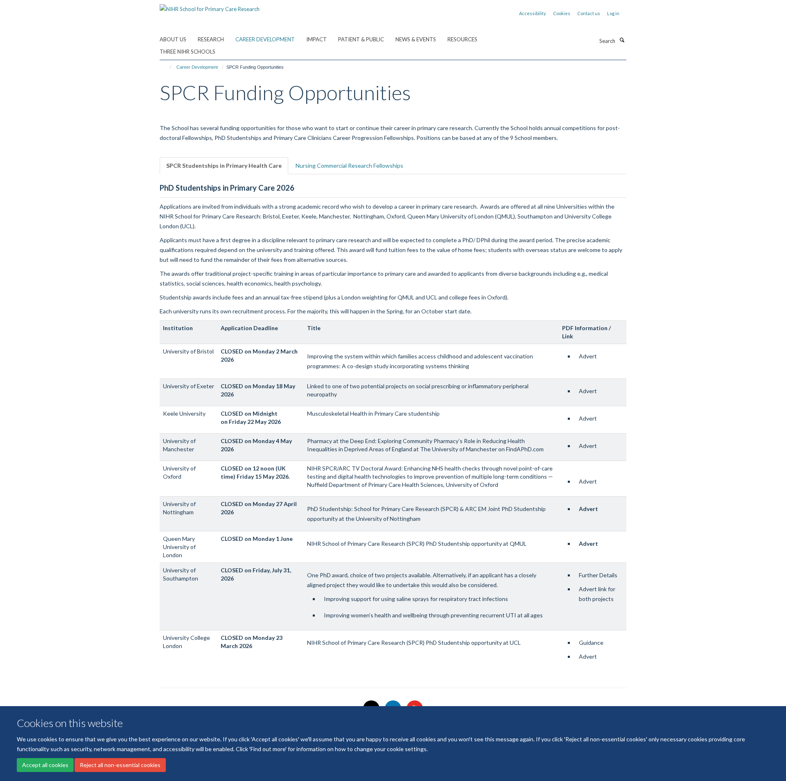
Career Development (265, 39)
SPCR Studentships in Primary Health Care (224, 165)
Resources (462, 39)
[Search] (621, 40)
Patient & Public (361, 39)
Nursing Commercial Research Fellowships (349, 165)
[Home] (167, 67)
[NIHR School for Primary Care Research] (210, 6)
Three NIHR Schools (187, 51)
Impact (316, 39)
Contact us (588, 13)
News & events (415, 39)
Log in (613, 13)
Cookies (561, 13)
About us (173, 39)
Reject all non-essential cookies (120, 764)
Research (211, 39)
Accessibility (532, 13)
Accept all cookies (45, 764)
